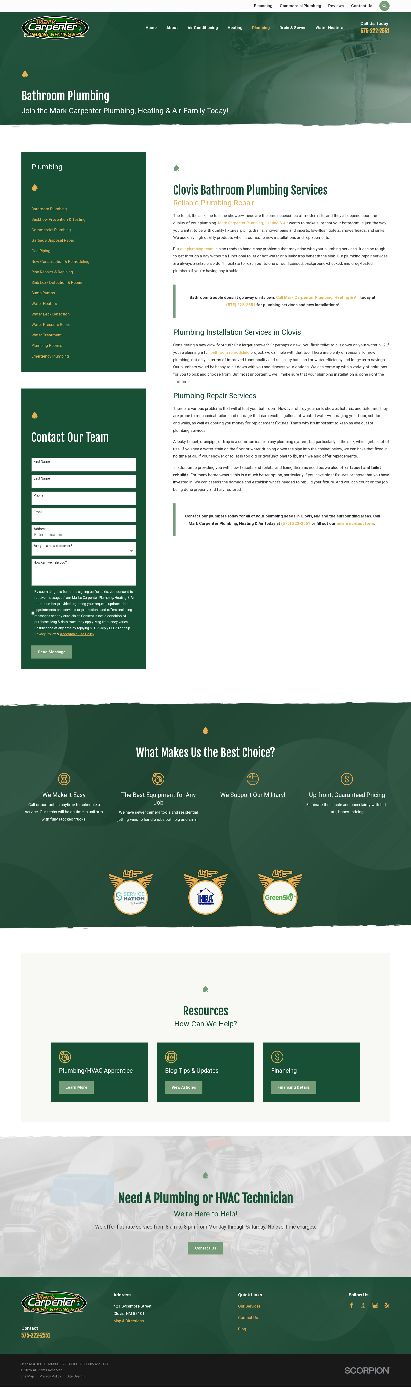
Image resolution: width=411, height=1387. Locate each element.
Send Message (52, 651)
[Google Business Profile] (375, 1305)
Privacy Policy (45, 634)
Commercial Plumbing (300, 5)
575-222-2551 (375, 30)
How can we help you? (50, 562)
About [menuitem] (172, 27)
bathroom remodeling (230, 352)
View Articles (183, 1087)
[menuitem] (83, 209)
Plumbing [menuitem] (261, 27)
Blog (242, 1329)
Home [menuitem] (151, 27)
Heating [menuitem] (235, 27)
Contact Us (361, 5)
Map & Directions (128, 1320)
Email (38, 512)
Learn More (76, 1087)
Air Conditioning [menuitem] (203, 27)
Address (40, 529)
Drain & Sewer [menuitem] (292, 27)
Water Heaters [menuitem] (329, 27)
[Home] (55, 27)
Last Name (42, 478)
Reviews (336, 5)
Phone (39, 495)
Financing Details (294, 1087)
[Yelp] (387, 1305)
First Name (42, 461)
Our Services (249, 1306)
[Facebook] (351, 1305)
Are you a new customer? (53, 546)
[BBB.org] (363, 1305)
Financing (263, 5)
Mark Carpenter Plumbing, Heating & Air (253, 223)
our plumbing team (197, 248)
